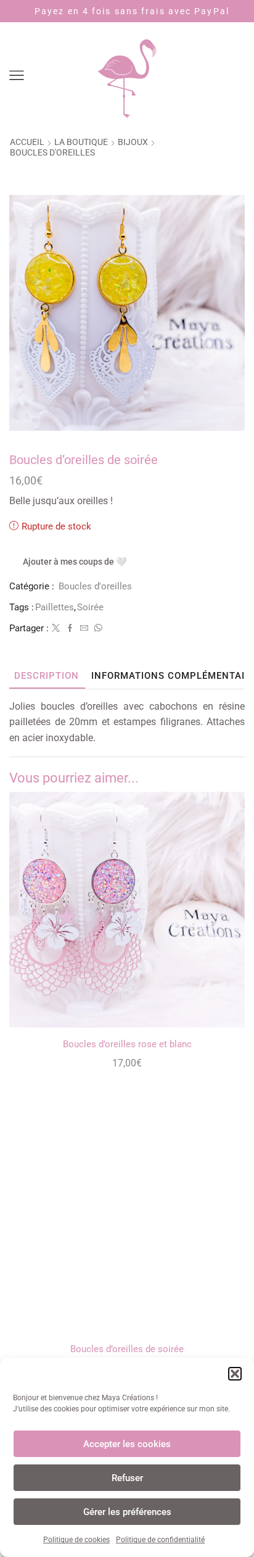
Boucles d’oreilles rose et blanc (127, 1044)
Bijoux (133, 142)
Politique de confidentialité (160, 1539)
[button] (235, 1374)
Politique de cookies (76, 1539)
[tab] (46, 676)
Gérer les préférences (127, 1512)
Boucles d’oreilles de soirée (127, 1349)
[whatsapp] (96, 628)
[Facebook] (70, 628)
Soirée (90, 607)
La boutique (81, 142)
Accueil (27, 142)
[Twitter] (56, 628)
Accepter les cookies (127, 1444)
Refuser (127, 1478)
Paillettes (54, 607)
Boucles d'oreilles (52, 152)
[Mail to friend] (84, 628)
